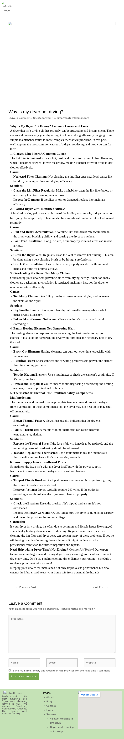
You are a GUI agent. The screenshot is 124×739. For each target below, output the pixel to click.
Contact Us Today (81, 549)
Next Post (100, 587)
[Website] (99, 663)
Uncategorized (42, 118)
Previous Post (26, 587)
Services (51, 714)
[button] (115, 5)
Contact (51, 705)
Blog (49, 701)
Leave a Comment (20, 118)
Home (50, 710)
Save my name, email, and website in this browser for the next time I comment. (61, 670)
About (50, 697)
